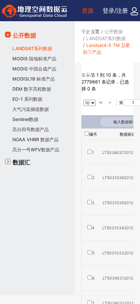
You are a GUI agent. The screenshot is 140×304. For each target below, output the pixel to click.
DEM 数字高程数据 (31, 89)
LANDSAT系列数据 (32, 48)
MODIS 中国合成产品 (34, 68)
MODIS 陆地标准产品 (34, 58)
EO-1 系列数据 (27, 99)
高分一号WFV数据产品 (35, 149)
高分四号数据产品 (30, 129)
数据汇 (21, 162)
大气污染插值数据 (30, 109)
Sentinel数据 (25, 119)
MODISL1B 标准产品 (33, 79)
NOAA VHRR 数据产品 (35, 139)
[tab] (37, 36)
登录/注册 (115, 10)
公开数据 (24, 35)
